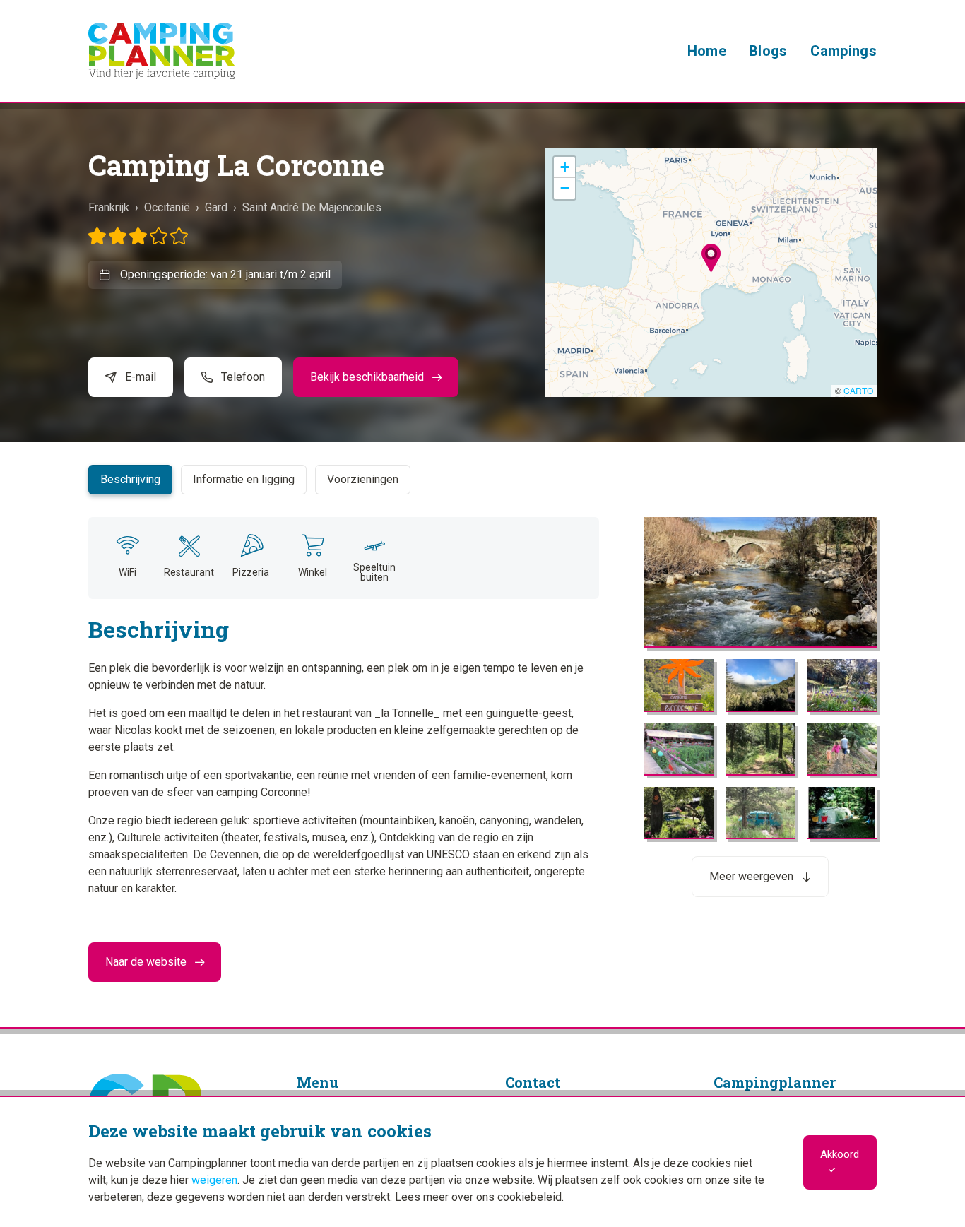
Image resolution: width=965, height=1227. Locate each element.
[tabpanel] (482, 690)
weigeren (214, 1180)
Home (706, 50)
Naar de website (146, 961)
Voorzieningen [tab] (362, 479)
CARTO (858, 390)
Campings (843, 50)
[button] (711, 258)
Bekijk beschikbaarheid (367, 377)
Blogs (768, 50)
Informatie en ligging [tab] (244, 479)
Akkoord (839, 1154)
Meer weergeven (751, 876)
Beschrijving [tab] (130, 479)
